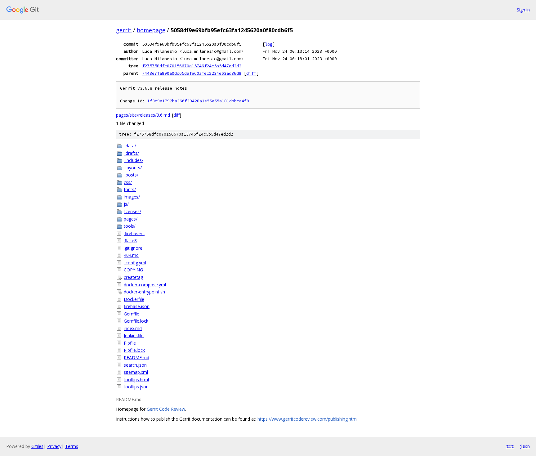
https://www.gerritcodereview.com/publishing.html (307, 419)
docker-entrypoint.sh (144, 292)
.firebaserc (134, 233)
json (525, 446)
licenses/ (132, 211)
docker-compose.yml (145, 285)
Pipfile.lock (134, 350)
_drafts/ (131, 153)
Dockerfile (134, 299)
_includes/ (133, 160)
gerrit (124, 30)
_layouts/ (133, 168)
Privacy (54, 446)
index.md (133, 328)
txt (510, 446)
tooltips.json (136, 387)
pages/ (130, 219)
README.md (136, 357)
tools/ (130, 226)
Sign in (523, 10)
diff (251, 73)
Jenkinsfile (134, 335)
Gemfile (131, 314)
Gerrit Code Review (166, 409)
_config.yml (135, 263)
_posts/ (131, 175)
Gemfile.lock (136, 321)
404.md (131, 255)
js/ (126, 204)
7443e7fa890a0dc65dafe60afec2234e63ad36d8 (191, 73)
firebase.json (137, 306)
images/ (132, 197)
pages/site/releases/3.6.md (143, 115)
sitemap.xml (136, 372)
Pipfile (130, 343)
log (268, 44)
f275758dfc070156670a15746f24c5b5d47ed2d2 (191, 66)
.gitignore (133, 248)
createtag (133, 277)
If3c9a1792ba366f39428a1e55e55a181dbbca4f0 (198, 101)
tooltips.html (136, 379)
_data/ (130, 146)
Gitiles (37, 446)
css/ (128, 182)
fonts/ (130, 189)
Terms (71, 446)
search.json (135, 365)
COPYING (133, 270)
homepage (151, 30)
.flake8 (130, 241)
